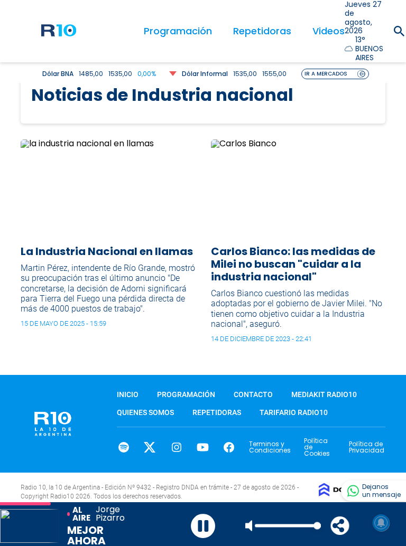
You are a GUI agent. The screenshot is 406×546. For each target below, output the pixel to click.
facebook (229, 447)
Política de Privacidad (366, 447)
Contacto (253, 394)
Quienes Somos (145, 412)
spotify (123, 447)
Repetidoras (262, 30)
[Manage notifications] (381, 522)
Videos (328, 30)
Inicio (128, 394)
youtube (202, 447)
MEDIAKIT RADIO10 (324, 394)
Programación (178, 30)
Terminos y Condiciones (270, 447)
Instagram (176, 447)
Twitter (149, 447)
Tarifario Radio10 (294, 412)
